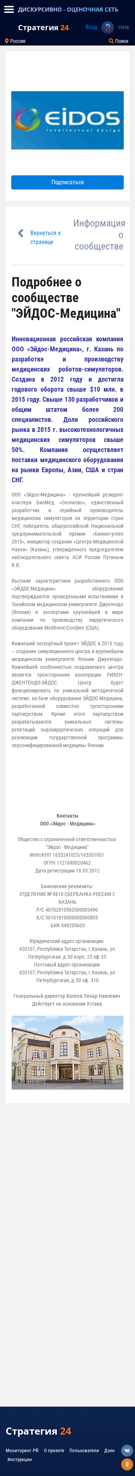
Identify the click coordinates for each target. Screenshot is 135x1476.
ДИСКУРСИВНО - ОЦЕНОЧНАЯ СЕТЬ (68, 9)
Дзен (109, 1450)
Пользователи (84, 1450)
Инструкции (20, 1459)
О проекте (54, 1450)
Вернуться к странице (45, 237)
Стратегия (43, 27)
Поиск (121, 41)
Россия (17, 41)
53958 (123, 27)
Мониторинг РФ (22, 1450)
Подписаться (67, 182)
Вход (92, 27)
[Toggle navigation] (9, 9)
